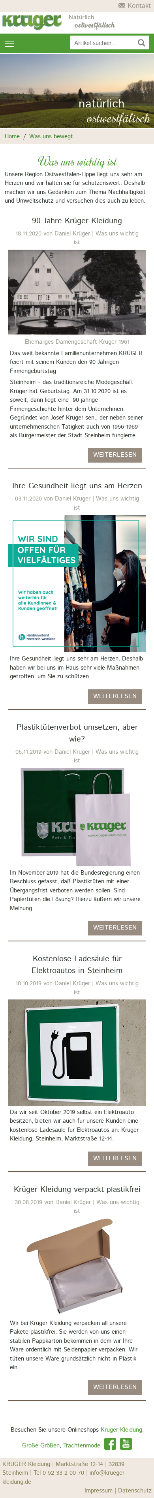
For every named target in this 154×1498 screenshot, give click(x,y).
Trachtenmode (81, 1446)
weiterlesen (115, 454)
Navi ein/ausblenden (9, 43)
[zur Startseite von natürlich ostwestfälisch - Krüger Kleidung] (92, 22)
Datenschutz (135, 1491)
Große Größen (41, 1446)
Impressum (101, 1491)
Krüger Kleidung (121, 1430)
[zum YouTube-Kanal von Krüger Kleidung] (126, 1446)
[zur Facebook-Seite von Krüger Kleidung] (110, 1446)
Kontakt (138, 6)
